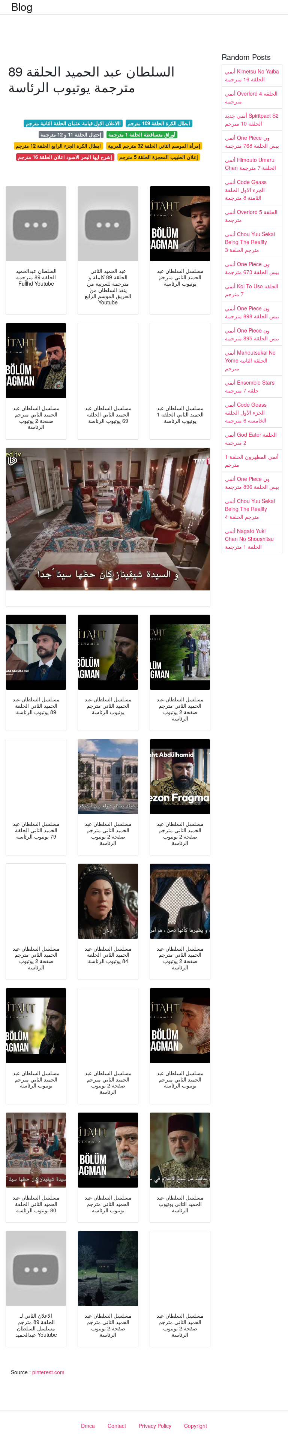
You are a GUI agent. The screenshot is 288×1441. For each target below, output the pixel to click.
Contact (117, 1425)
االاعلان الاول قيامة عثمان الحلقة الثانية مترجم (73, 123)
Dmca (88, 1425)
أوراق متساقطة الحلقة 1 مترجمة (142, 134)
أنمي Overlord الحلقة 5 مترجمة (251, 215)
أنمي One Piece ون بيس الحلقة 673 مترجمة (252, 268)
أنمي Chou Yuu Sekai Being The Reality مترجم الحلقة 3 (250, 241)
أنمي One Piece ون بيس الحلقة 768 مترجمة (252, 141)
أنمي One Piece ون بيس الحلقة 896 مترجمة (252, 482)
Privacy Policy (155, 1425)
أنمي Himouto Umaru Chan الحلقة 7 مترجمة (250, 163)
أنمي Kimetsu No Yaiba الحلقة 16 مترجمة (252, 75)
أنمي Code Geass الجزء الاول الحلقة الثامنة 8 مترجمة (246, 189)
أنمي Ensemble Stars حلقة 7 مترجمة (249, 386)
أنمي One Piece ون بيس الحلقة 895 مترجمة (252, 334)
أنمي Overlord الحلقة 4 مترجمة (251, 97)
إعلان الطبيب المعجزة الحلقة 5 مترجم (158, 156)
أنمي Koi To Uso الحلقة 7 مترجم (251, 290)
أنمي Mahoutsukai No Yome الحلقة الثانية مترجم (250, 360)
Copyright (195, 1425)
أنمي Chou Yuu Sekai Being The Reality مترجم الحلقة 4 (250, 508)
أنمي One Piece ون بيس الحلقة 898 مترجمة (252, 312)
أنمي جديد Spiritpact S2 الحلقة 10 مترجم (252, 119)
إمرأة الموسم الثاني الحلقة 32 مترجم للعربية (154, 145)
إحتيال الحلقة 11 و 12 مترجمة (70, 134)
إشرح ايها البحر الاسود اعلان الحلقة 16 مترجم (65, 156)
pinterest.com (48, 1372)
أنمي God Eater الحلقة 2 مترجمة (251, 438)
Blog (22, 6)
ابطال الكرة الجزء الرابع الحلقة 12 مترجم (58, 145)
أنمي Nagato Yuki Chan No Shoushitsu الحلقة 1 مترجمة (249, 538)
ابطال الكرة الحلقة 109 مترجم (159, 123)
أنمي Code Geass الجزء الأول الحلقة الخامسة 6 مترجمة (246, 412)
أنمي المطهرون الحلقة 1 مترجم (252, 460)
